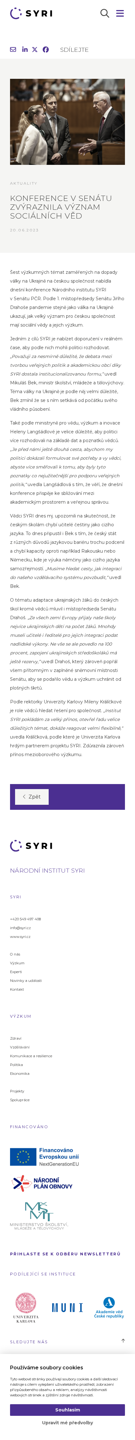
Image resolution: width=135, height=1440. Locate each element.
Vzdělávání (20, 1047)
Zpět (35, 797)
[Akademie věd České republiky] (109, 1307)
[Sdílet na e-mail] (13, 50)
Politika (16, 1065)
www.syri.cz (20, 936)
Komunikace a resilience (31, 1056)
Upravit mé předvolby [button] (67, 1423)
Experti (16, 972)
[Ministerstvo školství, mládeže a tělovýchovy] (46, 1215)
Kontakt (17, 989)
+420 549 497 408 (25, 919)
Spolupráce (20, 1100)
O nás (15, 954)
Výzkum (17, 963)
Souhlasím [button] (67, 1410)
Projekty (17, 1091)
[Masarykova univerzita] (68, 1307)
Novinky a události (26, 980)
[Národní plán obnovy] (46, 1183)
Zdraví (15, 1038)
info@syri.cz (20, 928)
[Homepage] (33, 13)
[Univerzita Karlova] (26, 1307)
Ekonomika (20, 1073)
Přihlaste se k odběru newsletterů (65, 1254)
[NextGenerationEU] (46, 1156)
